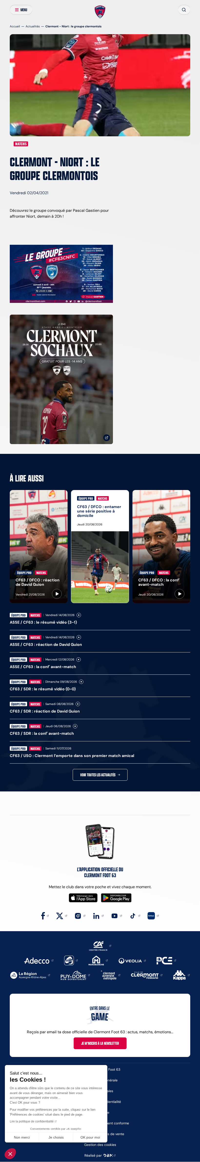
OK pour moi (90, 1137)
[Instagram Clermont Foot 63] (79, 915)
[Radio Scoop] (71, 960)
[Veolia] (132, 960)
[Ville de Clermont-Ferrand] (146, 974)
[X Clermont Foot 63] (61, 915)
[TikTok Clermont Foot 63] (134, 915)
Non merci (22, 1137)
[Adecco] (38, 960)
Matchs (21, 143)
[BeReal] (153, 915)
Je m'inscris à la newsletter (100, 1043)
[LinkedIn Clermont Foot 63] (98, 915)
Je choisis (56, 1137)
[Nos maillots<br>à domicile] (61, 379)
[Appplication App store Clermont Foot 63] (83, 897)
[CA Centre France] (100, 945)
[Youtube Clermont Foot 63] (116, 915)
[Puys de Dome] (75, 974)
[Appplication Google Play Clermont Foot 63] (116, 897)
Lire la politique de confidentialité (32, 1121)
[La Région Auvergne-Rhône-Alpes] (30, 974)
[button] (10, 1154)
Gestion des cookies (100, 1144)
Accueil (15, 26)
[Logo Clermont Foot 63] (100, 12)
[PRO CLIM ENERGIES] (166, 960)
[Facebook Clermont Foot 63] (45, 915)
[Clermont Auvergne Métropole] (110, 974)
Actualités (33, 26)
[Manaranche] (98, 960)
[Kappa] (181, 974)
